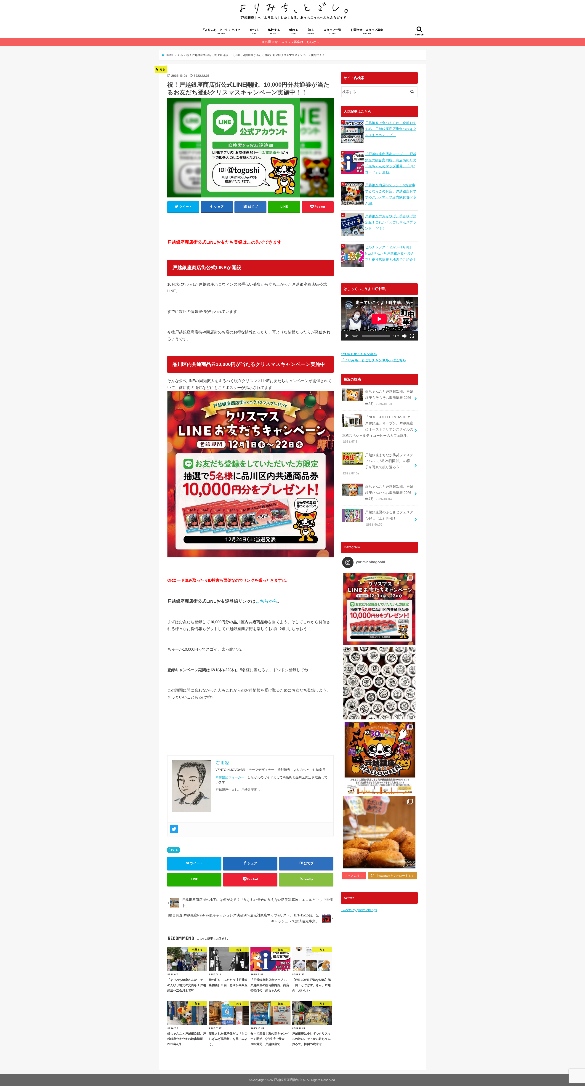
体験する (274, 31)
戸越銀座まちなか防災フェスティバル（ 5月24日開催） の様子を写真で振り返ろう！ (378, 464)
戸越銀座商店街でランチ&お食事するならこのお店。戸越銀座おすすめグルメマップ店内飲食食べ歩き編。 (390, 194)
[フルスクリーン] (412, 336)
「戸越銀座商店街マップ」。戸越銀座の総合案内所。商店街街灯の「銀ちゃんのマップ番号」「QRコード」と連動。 (390, 163)
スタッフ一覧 (332, 31)
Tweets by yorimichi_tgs (359, 910)
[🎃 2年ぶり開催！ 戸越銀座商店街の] (379, 758)
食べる (254, 31)
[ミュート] (404, 336)
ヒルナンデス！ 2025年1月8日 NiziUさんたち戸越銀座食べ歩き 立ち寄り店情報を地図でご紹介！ (390, 253)
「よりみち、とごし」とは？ (221, 31)
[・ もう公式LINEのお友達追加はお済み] (379, 609)
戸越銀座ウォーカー (229, 777)
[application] (379, 319)
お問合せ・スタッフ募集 (367, 31)
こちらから (266, 601)
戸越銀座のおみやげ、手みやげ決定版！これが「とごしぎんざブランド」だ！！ (390, 222)
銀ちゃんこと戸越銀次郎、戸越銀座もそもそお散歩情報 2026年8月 (389, 397)
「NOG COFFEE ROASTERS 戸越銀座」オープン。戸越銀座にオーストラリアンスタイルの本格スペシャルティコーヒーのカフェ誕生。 (377, 429)
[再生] (347, 336)
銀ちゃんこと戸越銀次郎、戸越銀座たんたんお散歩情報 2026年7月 (389, 492)
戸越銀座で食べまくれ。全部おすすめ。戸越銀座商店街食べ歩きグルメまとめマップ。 (390, 129)
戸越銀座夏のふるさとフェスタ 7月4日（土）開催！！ (389, 518)
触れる (293, 31)
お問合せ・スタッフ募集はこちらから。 (294, 42)
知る (310, 31)
